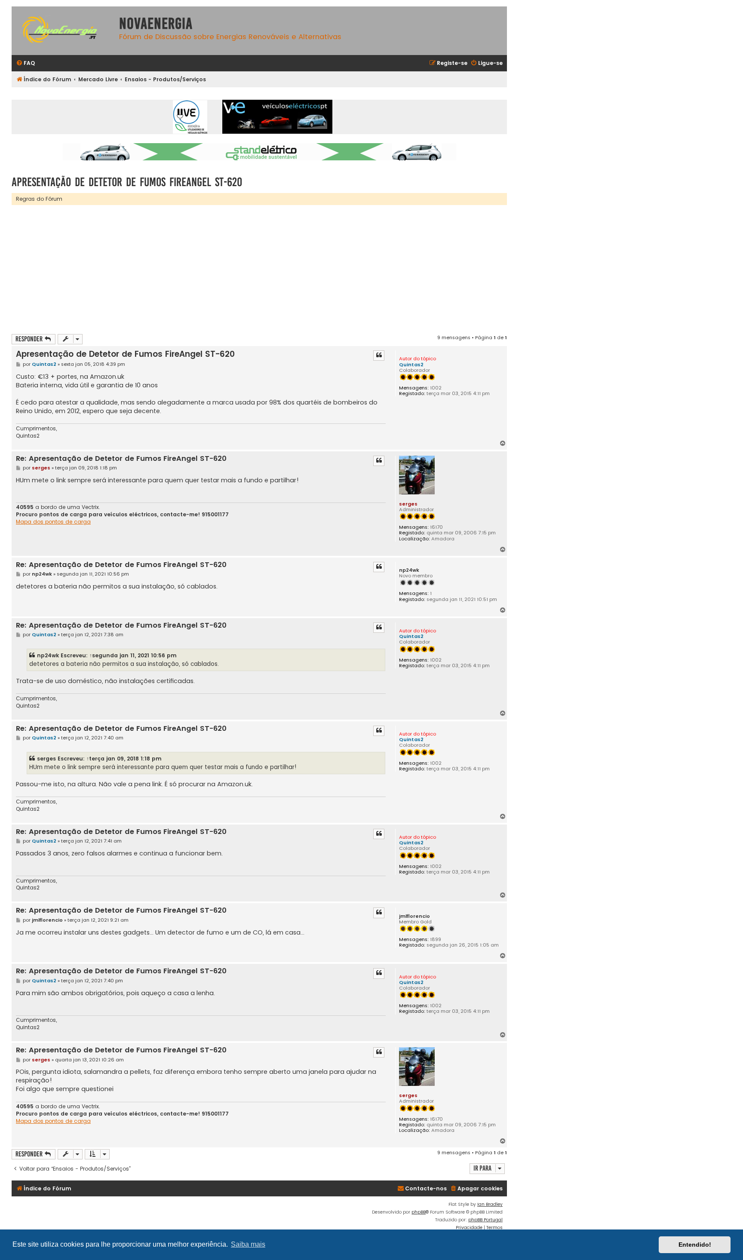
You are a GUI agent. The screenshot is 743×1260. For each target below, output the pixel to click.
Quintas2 (411, 364)
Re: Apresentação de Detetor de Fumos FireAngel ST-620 (121, 458)
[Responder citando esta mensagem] (378, 355)
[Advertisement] (270, 269)
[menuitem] (25, 63)
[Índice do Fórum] (63, 31)
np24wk (409, 570)
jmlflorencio (414, 916)
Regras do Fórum (39, 198)
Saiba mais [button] (248, 1244)
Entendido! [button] (695, 1244)
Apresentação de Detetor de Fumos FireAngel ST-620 (127, 182)
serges (408, 503)
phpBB (418, 1212)
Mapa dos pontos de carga (53, 521)
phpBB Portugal (485, 1220)
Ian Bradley (490, 1204)
